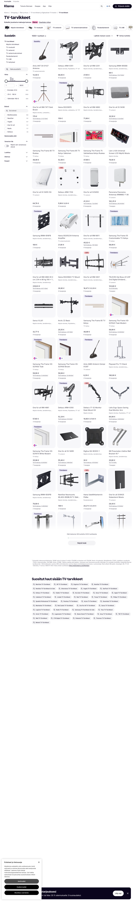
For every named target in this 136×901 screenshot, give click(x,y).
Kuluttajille (7, 1)
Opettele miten (45, 22)
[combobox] (103, 35)
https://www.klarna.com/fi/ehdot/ (79, 565)
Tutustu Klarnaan (26, 6)
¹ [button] (116, 75)
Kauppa (37, 6)
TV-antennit (10, 50)
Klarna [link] (6, 13)
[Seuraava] (129, 28)
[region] (22, 879)
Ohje (50, 6)
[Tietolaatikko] (45, 36)
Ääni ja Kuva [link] (24, 13)
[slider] (6, 81)
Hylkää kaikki (21, 887)
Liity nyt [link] (118, 893)
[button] (108, 6)
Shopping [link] (14, 13)
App (44, 6)
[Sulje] (39, 862)
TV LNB (8, 59)
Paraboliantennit (12, 56)
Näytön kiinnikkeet (12, 44)
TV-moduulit (10, 47)
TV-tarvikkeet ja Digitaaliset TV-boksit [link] (43, 13)
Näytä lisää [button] (81, 543)
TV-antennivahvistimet (14, 53)
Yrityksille (16, 1)
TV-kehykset (10, 62)
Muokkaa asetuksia (22, 893)
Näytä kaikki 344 (10, 136)
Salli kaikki (22, 881)
